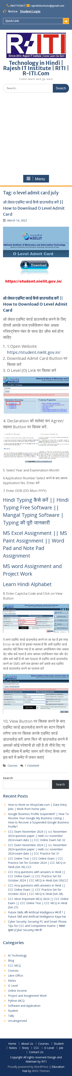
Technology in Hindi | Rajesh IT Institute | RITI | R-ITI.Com (36, 68)
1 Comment (32, 765)
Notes (12, 980)
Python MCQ (16, 1001)
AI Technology (17, 955)
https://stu (17, 352)
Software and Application (24, 1006)
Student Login (30, 11)
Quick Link (12, 21)
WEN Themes (41, 1071)
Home (12, 1043)
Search (8, 778)
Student (13, 1011)
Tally (11, 1016)
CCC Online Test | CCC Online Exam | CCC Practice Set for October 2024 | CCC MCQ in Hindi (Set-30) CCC (37, 863)
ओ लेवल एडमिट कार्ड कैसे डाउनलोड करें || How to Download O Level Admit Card (34, 208)
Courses (12, 765)
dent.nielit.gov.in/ (43, 352)
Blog (11, 960)
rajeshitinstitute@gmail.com (47, 5)
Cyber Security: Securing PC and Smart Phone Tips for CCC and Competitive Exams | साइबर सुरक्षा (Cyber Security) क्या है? (37, 926)
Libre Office (15, 975)
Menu (40, 179)
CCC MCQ (14, 965)
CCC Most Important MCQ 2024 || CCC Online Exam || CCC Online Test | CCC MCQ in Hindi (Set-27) (38, 903)
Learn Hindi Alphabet (27, 584)
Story (25, 1048)
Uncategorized (17, 1021)
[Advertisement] (36, 134)
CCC (36, 1048)
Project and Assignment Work (27, 995)
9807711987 (17, 5)
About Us (27, 1043)
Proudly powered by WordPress (28, 1067)
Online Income (17, 990)
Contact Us (36, 1052)
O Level (13, 985)
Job (61, 1048)
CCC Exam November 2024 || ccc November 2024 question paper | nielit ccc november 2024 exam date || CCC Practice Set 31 (37, 849)
